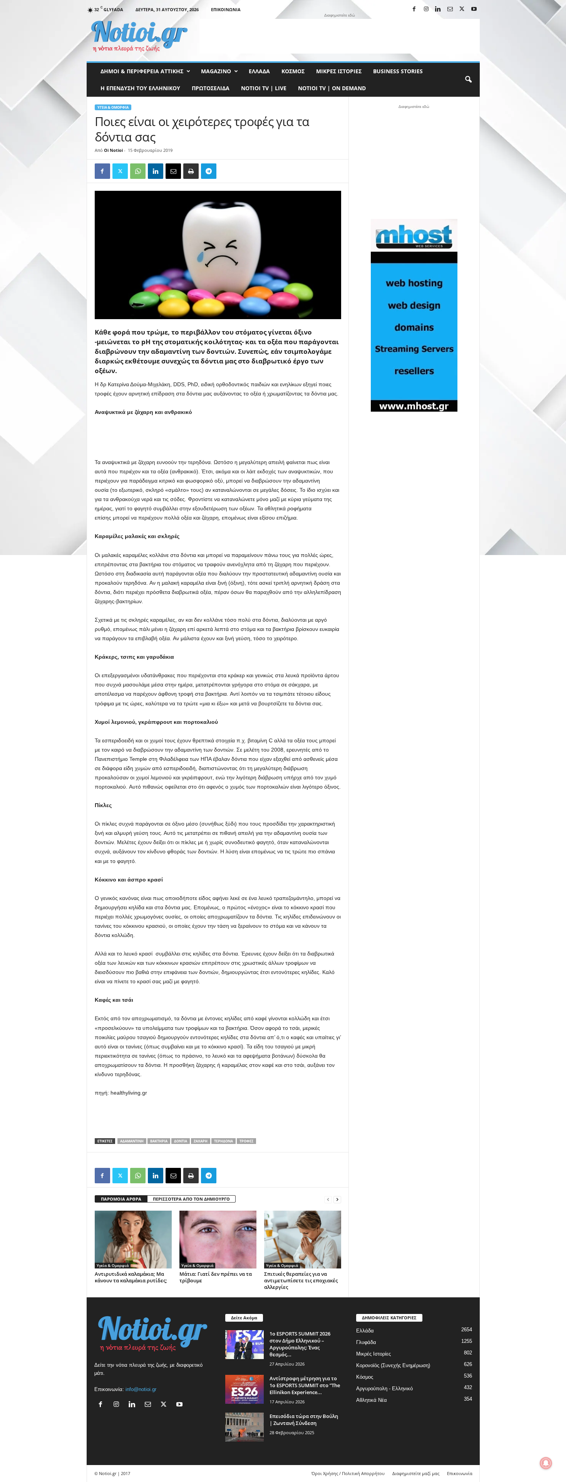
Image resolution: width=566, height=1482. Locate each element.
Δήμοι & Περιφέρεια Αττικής (141, 71)
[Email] (173, 171)
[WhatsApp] (138, 171)
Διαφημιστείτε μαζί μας (415, 1473)
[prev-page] (328, 1199)
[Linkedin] (438, 9)
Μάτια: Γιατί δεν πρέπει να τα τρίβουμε (215, 1277)
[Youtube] (474, 9)
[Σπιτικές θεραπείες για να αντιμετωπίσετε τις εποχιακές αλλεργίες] (302, 1239)
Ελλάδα (259, 71)
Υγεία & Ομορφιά (113, 107)
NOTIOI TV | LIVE (263, 88)
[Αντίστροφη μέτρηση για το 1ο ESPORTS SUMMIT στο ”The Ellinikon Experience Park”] (244, 1389)
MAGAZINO (216, 71)
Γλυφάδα (366, 1342)
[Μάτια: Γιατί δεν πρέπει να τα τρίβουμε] (217, 1239)
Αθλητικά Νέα (371, 1400)
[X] (462, 9)
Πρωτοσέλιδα (210, 88)
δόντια (180, 1141)
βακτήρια (158, 1141)
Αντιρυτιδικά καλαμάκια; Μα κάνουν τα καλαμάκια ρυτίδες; (131, 1277)
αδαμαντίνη (132, 1141)
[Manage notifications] (546, 1463)
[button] (468, 79)
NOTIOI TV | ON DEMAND (332, 88)
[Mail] (450, 9)
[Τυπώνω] (191, 171)
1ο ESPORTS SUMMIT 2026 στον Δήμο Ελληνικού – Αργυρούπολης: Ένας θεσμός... (300, 1344)
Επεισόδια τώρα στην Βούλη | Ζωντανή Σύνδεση (304, 1419)
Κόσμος (293, 71)
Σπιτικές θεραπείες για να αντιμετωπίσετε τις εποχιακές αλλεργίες (301, 1280)
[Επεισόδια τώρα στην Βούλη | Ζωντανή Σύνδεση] (244, 1427)
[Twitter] (120, 171)
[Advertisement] (339, 36)
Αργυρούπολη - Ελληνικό (384, 1388)
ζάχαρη (201, 1141)
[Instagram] (426, 9)
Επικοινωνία (226, 9)
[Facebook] (414, 9)
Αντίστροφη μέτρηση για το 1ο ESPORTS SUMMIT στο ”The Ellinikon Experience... (305, 1385)
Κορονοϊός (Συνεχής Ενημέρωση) (393, 1365)
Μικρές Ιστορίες (339, 71)
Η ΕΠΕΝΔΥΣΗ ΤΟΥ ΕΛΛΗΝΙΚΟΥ (140, 88)
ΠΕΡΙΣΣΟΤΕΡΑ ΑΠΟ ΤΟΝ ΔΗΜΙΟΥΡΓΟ (191, 1199)
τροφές (246, 1141)
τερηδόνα (223, 1141)
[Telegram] (208, 171)
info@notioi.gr (141, 1389)
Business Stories (398, 71)
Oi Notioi (113, 150)
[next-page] (337, 1199)
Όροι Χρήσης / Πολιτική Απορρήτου (348, 1473)
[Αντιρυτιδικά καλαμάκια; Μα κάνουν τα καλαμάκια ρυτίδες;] (133, 1239)
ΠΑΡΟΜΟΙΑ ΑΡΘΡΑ (121, 1199)
